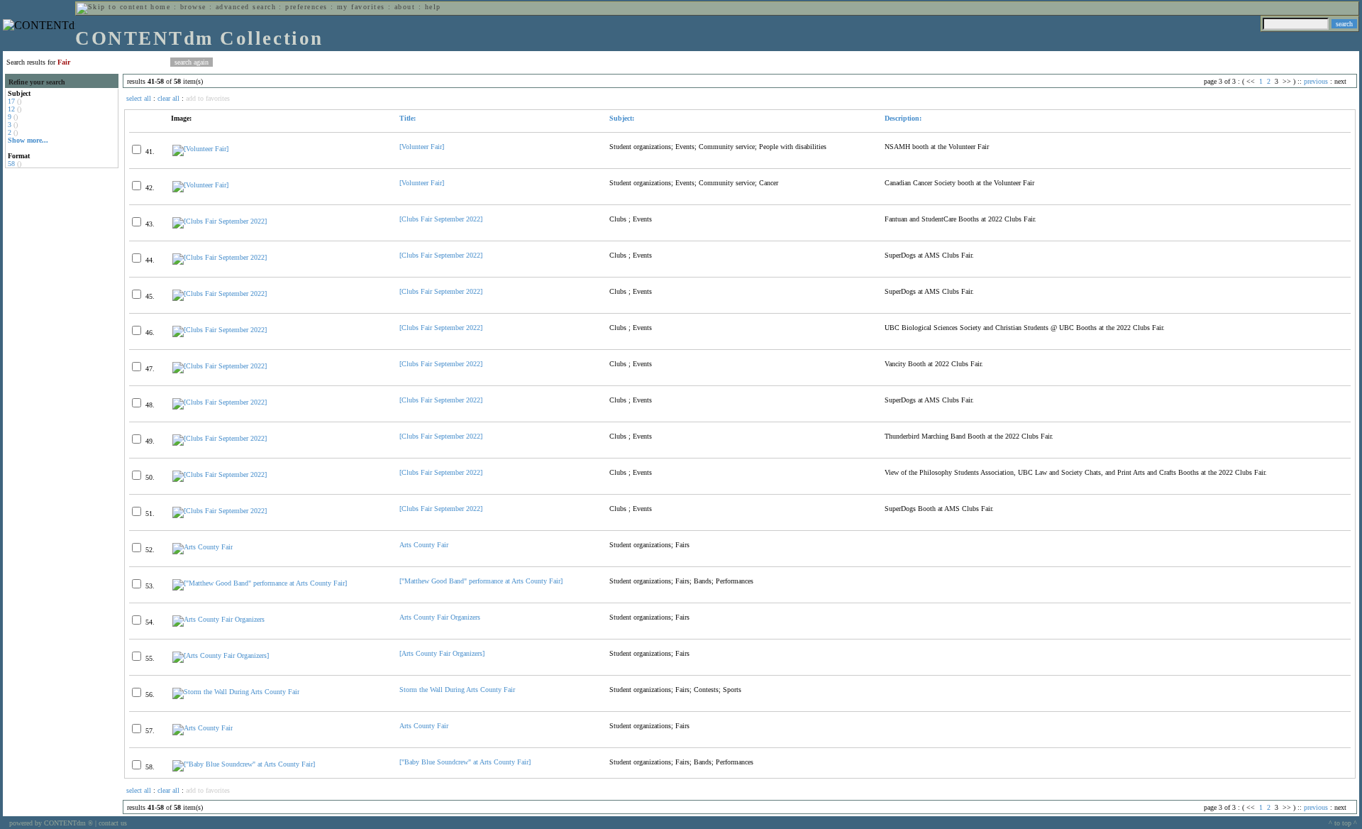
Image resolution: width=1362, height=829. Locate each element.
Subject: (621, 118)
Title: (407, 118)
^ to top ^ (1343, 823)
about (404, 7)
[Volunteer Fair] (421, 146)
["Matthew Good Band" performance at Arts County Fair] (481, 581)
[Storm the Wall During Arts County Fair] (235, 692)
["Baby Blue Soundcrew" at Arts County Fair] (465, 762)
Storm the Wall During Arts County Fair (457, 689)
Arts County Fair (423, 545)
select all (138, 98)
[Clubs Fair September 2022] (440, 219)
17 (11, 101)
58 (11, 164)
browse (193, 7)
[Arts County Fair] (202, 547)
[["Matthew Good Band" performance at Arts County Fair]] (259, 583)
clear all (168, 98)
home (160, 7)
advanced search (246, 7)
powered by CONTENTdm (51, 823)
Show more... (28, 140)
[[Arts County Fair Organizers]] (220, 655)
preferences (306, 7)
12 (11, 109)
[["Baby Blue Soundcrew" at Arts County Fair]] (243, 764)
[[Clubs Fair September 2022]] (219, 221)
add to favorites (208, 98)
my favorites (361, 7)
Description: (903, 118)
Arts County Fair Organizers (439, 617)
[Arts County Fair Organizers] (218, 619)
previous (1316, 81)
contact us (113, 823)
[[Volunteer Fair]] (200, 149)
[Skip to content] (112, 7)
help (433, 7)
